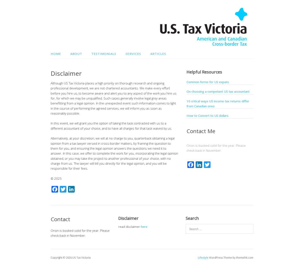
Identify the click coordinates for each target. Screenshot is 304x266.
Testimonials (103, 54)
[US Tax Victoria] (203, 45)
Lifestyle (203, 257)
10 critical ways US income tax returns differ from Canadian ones (218, 103)
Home (56, 54)
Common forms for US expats (208, 82)
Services (133, 54)
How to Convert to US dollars (208, 115)
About (76, 54)
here (144, 227)
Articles (158, 54)
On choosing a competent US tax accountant (218, 91)
